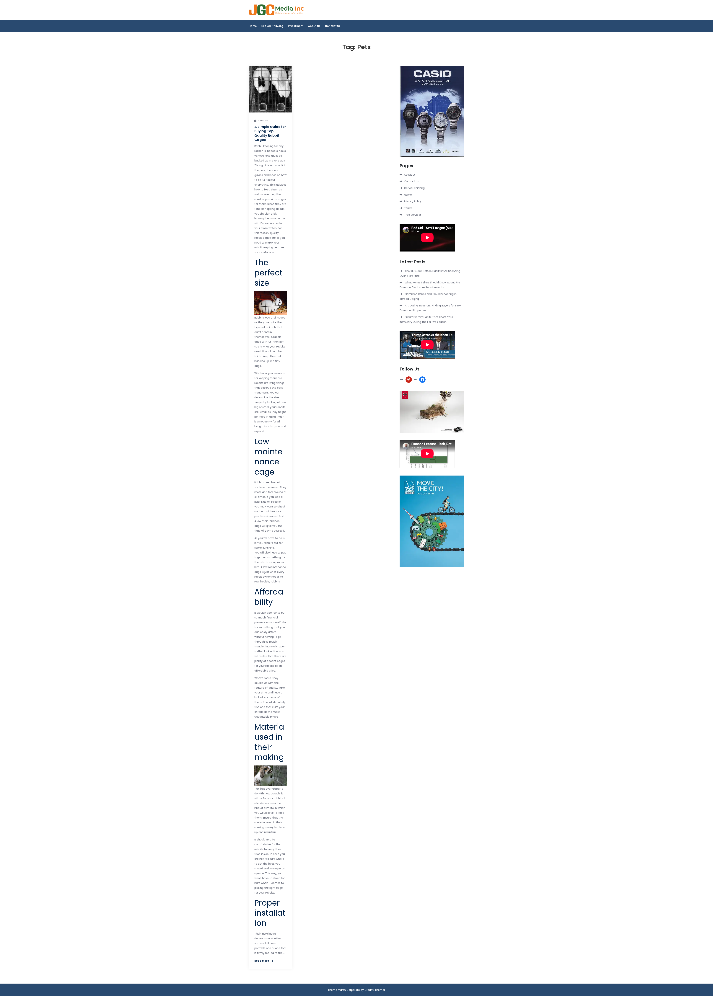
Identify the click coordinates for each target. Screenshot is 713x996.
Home (253, 26)
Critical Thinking (272, 26)
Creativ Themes (374, 990)
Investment (296, 26)
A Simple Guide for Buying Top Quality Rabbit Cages (270, 133)
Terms (408, 208)
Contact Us (333, 26)
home (408, 195)
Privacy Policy (412, 201)
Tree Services (412, 215)
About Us (314, 26)
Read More (261, 961)
